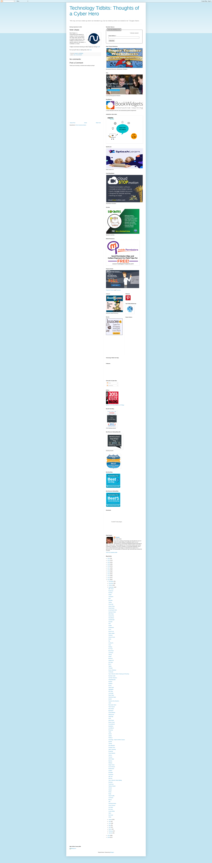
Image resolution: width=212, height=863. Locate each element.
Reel (109, 598)
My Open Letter (111, 675)
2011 (108, 579)
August (110, 819)
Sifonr (109, 813)
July (110, 821)
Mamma (110, 761)
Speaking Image (112, 697)
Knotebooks (111, 627)
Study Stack (111, 687)
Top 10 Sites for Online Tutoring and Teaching (118, 673)
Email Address (112, 35)
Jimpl (109, 703)
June (110, 823)
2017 (108, 568)
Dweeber (110, 782)
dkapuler (118, 537)
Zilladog (110, 762)
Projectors (118, 290)
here (98, 46)
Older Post (98, 122)
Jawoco (110, 755)
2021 (108, 560)
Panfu (109, 639)
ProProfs (110, 592)
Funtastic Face (111, 747)
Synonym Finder (112, 612)
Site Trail (110, 776)
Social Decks (111, 608)
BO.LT (109, 664)
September (111, 587)
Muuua (110, 799)
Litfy (109, 801)
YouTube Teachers (112, 677)
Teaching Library (112, 803)
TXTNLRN (110, 672)
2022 (108, 558)
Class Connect (111, 805)
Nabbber (110, 683)
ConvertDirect (111, 724)
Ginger (110, 594)
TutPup (110, 602)
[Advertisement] (85, 112)
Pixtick (109, 791)
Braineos (110, 658)
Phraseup (110, 730)
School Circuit (111, 637)
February (111, 831)
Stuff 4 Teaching (112, 749)
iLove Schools (111, 766)
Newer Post (72, 122)
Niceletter (110, 772)
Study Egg (110, 716)
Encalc (110, 685)
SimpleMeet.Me (112, 679)
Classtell (110, 621)
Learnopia (110, 652)
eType (109, 817)
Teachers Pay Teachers (113, 701)
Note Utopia (111, 708)
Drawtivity (110, 751)
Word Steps (111, 614)
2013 (108, 575)
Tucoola (110, 757)
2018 (108, 566)
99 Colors (110, 809)
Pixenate (110, 600)
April (110, 827)
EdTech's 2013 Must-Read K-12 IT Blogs (115, 405)
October (110, 585)
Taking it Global (111, 786)
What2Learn (111, 714)
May (110, 825)
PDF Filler (110, 691)
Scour (109, 629)
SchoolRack (111, 617)
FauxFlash (110, 774)
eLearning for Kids (112, 610)
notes (74, 54)
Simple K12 (111, 660)
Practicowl (110, 590)
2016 (108, 570)
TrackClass (111, 784)
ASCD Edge (111, 759)
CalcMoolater (111, 619)
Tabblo (110, 666)
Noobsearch (111, 768)
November (111, 583)
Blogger (112, 852)
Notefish (110, 681)
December (111, 581)
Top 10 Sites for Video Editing (115, 780)
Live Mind (110, 807)
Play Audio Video (112, 704)
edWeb (110, 735)
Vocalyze (110, 635)
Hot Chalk (110, 815)
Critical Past (111, 616)
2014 (108, 573)
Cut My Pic (110, 643)
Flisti (109, 623)
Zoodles (110, 770)
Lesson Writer (111, 811)
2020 (108, 562)
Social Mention (111, 712)
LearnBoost (111, 728)
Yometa (110, 743)
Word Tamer (111, 720)
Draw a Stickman (112, 670)
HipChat (110, 778)
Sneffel (110, 625)
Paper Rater (111, 695)
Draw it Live (111, 631)
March (110, 829)
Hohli (109, 718)
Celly (109, 644)
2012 (108, 577)
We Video (110, 662)
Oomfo (109, 656)
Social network (79, 54)
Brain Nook (111, 650)
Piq (109, 641)
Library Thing (111, 606)
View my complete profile (111, 552)
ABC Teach (111, 588)
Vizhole (110, 788)
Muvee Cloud (111, 722)
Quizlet (110, 699)
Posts (109, 383)
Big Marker (110, 710)
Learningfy (110, 693)
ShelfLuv (110, 737)
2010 (108, 835)
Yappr (109, 732)
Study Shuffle (111, 795)
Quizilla (110, 741)
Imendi (110, 733)
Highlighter (110, 689)
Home (85, 122)
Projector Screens (110, 290)
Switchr (110, 790)
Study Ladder (111, 633)
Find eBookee (111, 745)
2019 (108, 564)
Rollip (109, 793)
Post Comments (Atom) (81, 125)
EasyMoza (110, 726)
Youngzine (110, 596)
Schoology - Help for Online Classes (116, 739)
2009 (108, 837)
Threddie (110, 668)
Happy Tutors (111, 764)
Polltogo (110, 646)
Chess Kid (110, 604)
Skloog (110, 654)
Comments (110, 385)
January (111, 833)
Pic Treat (110, 648)
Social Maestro (111, 753)
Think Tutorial (111, 706)
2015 (108, 572)
